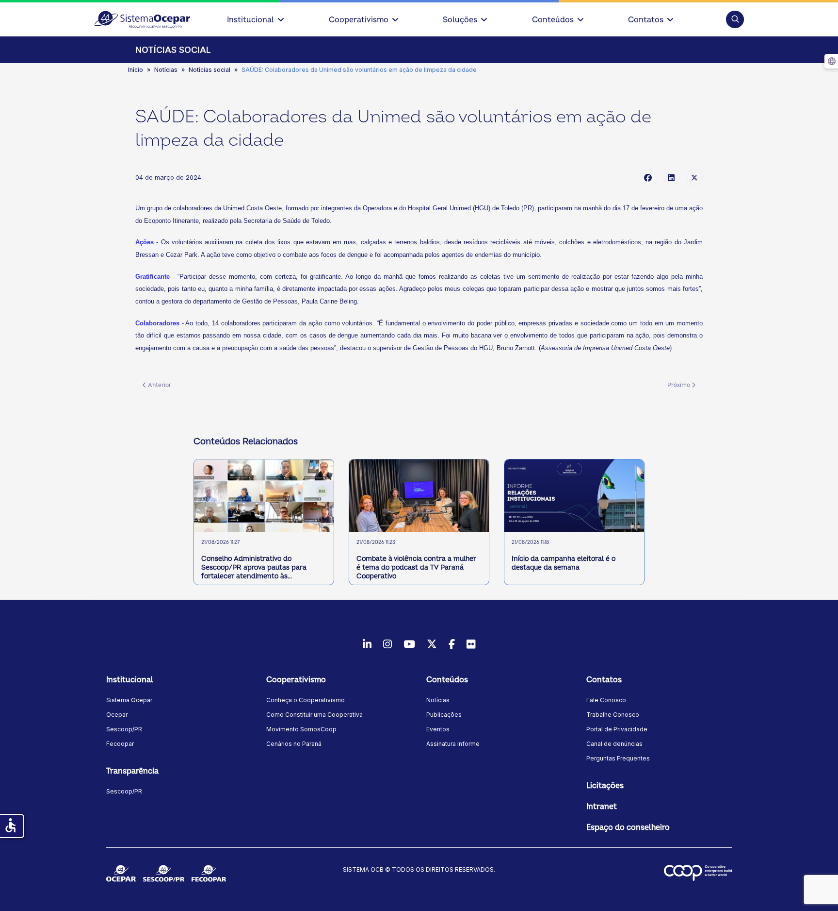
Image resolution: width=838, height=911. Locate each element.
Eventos (438, 729)
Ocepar (117, 714)
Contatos (645, 20)
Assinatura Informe (453, 743)
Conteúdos (553, 20)
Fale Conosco (606, 700)
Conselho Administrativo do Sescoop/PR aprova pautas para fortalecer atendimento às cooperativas (253, 568)
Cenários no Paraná (294, 743)
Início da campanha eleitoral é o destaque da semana (563, 563)
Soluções (460, 20)
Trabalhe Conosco (612, 714)
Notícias (438, 700)
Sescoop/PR (124, 729)
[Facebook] (648, 177)
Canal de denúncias (614, 743)
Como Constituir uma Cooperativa (314, 714)
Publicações (444, 714)
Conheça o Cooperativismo (305, 700)
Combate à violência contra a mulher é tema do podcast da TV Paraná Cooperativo (416, 567)
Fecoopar (120, 743)
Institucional (250, 20)
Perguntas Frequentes (618, 758)
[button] (735, 19)
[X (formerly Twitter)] (694, 177)
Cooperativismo (358, 20)
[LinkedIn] (671, 177)
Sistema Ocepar (129, 700)
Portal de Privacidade (616, 729)
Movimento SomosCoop (301, 729)
